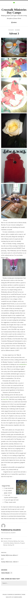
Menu (15, 22)
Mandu (12, 543)
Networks (17, 543)
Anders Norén (18, 597)
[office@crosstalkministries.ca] (14, 3)
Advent (5, 541)
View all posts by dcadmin (8, 532)
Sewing (10, 545)
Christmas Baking (12, 541)
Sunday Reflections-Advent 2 (9, 554)
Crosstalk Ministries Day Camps (14, 11)
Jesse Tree (5, 399)
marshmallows (23, 364)
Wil (13, 545)
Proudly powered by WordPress (12, 594)
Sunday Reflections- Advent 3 (9, 560)
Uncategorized (7, 538)
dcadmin (17, 29)
